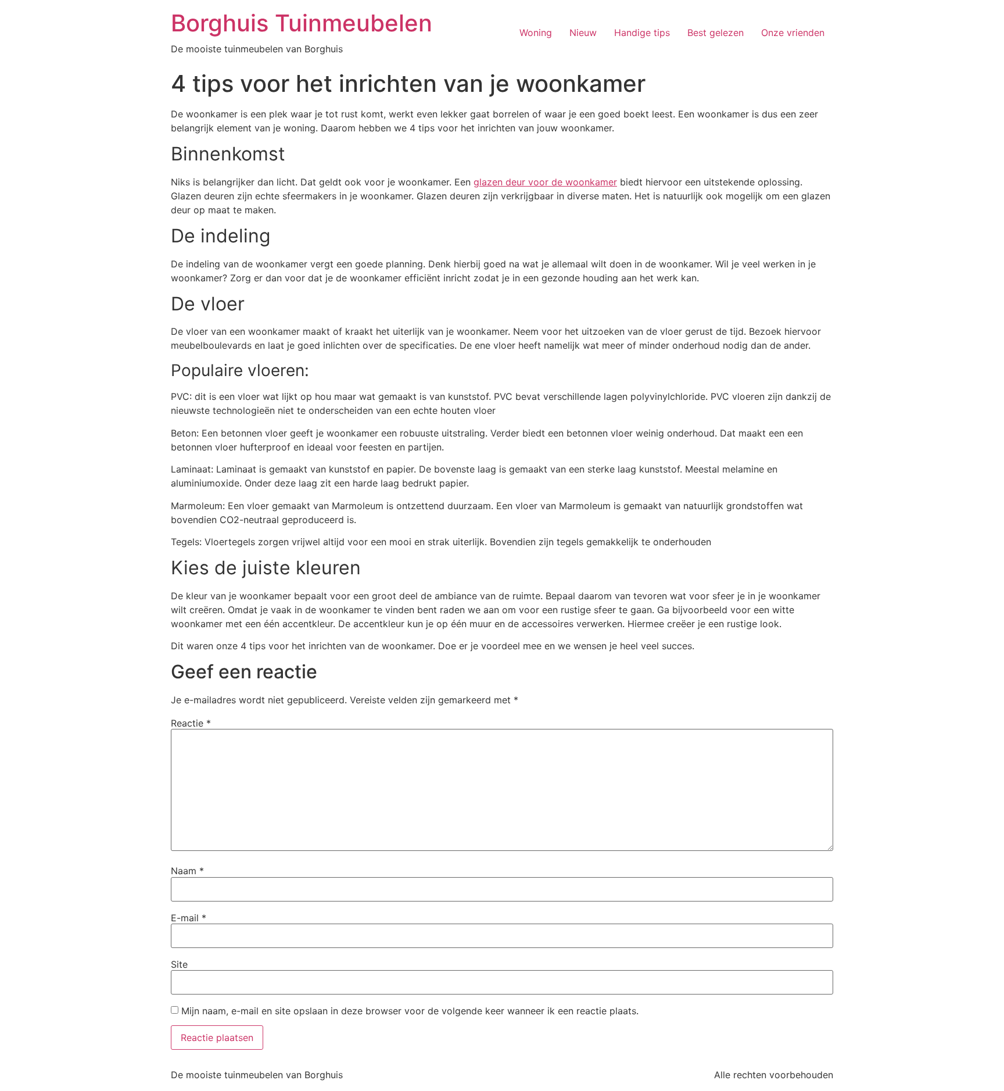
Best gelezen (715, 32)
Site (179, 964)
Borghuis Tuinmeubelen (301, 23)
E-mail (188, 917)
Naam (187, 870)
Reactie (191, 723)
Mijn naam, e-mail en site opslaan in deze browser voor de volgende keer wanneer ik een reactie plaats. (410, 1010)
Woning (535, 32)
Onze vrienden (792, 32)
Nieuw (583, 32)
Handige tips (642, 32)
